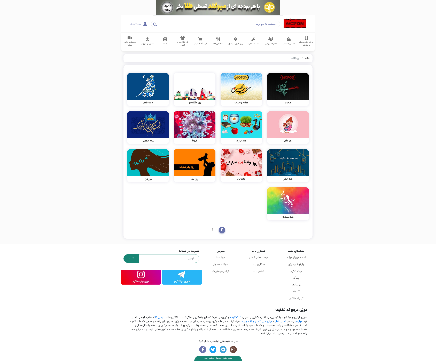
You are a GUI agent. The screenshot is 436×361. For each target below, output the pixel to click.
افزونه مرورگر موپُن (296, 257)
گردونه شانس (296, 298)
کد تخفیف (236, 317)
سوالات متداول (221, 264)
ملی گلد (261, 321)
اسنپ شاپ (280, 321)
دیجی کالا (159, 317)
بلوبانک (252, 321)
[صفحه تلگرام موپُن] (223, 349)
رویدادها (296, 285)
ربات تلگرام (296, 271)
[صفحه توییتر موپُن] (213, 349)
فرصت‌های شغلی (258, 257)
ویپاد (244, 321)
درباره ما (220, 257)
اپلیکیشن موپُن (296, 264)
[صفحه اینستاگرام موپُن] (233, 349)
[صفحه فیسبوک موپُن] (203, 349)
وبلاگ (296, 278)
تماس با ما (258, 271)
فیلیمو (298, 321)
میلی (269, 321)
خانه (307, 58)
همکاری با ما (258, 264)
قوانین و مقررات (220, 271)
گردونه (296, 291)
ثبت (131, 258)
